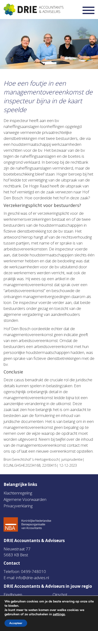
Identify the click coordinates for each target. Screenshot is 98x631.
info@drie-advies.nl (32, 577)
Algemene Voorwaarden (25, 499)
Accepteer (15, 623)
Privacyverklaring (18, 506)
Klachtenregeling (18, 493)
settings (59, 614)
